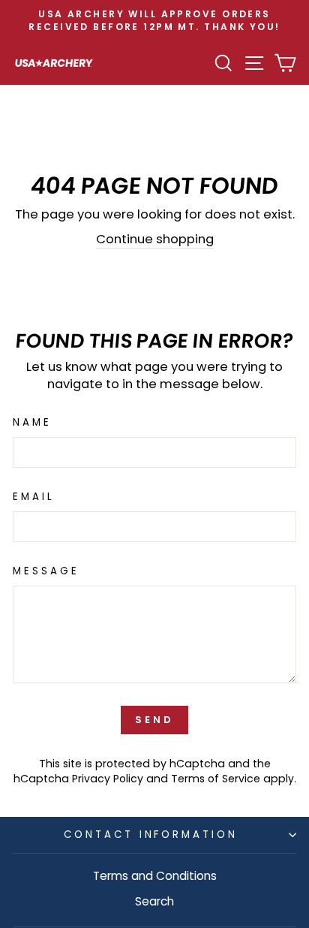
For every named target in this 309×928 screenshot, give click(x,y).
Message (46, 571)
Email (34, 497)
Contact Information (151, 834)
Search (154, 901)
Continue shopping (155, 239)
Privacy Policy (107, 778)
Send (154, 720)
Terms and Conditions (155, 876)
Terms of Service (215, 778)
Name (32, 422)
